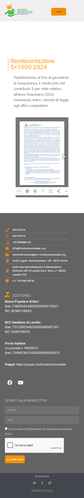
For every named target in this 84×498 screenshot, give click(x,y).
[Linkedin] (49, 482)
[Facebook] (10, 382)
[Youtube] (20, 382)
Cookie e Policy (42, 490)
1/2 (19, 191)
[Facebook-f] (42, 482)
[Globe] (34, 482)
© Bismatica (42, 476)
